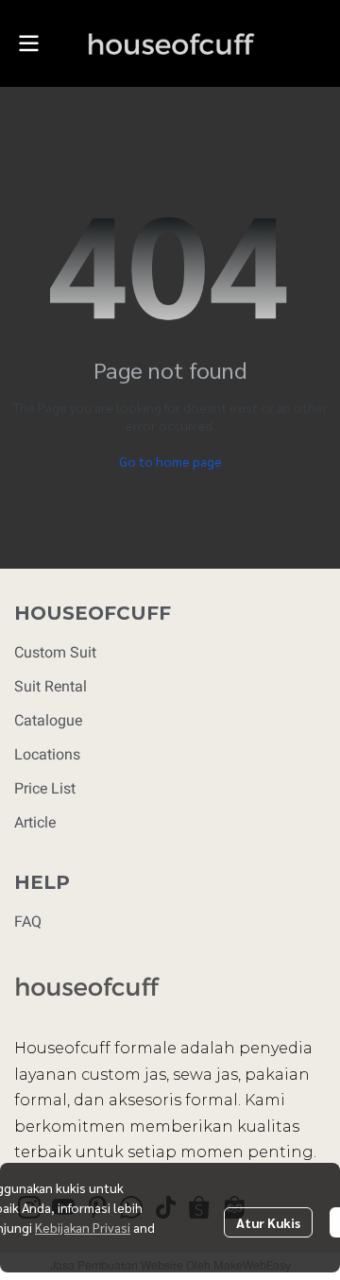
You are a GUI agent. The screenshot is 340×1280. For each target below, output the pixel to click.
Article (35, 822)
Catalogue (48, 720)
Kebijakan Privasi (82, 1227)
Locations (47, 754)
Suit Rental (50, 686)
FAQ (28, 921)
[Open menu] (28, 43)
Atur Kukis (268, 1222)
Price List (45, 788)
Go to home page (170, 460)
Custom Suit (55, 652)
